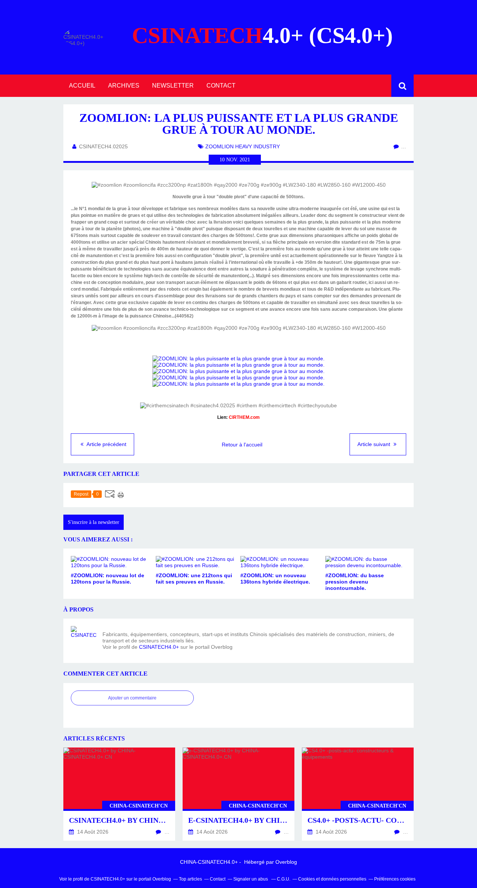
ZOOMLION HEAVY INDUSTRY (242, 146)
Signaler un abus (251, 879)
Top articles (190, 879)
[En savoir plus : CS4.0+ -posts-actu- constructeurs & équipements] (358, 794)
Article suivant (374, 444)
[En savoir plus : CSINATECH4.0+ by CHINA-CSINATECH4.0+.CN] (119, 794)
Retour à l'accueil (242, 445)
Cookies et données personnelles (332, 879)
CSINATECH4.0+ (159, 647)
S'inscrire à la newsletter (93, 522)
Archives (123, 85)
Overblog (286, 862)
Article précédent (105, 444)
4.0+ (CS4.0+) (262, 35)
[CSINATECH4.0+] (84, 639)
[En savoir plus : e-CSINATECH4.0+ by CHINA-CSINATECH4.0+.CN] (238, 794)
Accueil (82, 85)
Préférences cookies (395, 879)
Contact (221, 85)
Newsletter (173, 85)
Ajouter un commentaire (132, 698)
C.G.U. (283, 879)
